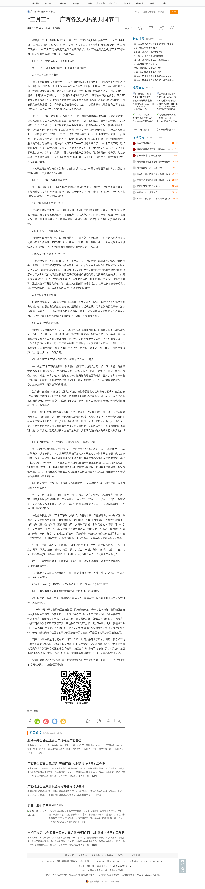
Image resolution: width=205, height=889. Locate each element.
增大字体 (161, 28)
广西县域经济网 (37, 11)
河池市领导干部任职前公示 (149, 168)
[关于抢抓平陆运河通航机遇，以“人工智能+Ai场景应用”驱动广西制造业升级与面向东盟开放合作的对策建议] (167, 99)
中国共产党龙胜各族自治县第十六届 (153, 180)
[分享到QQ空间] (63, 721)
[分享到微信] (37, 721)
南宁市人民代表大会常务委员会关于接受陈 (154, 44)
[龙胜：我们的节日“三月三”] (37, 817)
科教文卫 (53, 11)
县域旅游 (87, 3)
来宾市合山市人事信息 (147, 192)
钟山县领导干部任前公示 (145, 64)
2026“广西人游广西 (141, 129)
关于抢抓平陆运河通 (166, 109)
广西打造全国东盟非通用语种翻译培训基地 (55, 786)
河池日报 (56, 28)
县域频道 (126, 3)
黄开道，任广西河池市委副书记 (148, 52)
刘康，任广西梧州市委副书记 (147, 72)
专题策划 (152, 3)
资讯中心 (49, 3)
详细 (41, 753)
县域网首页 (35, 3)
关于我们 (82, 855)
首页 (182, 864)
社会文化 (113, 3)
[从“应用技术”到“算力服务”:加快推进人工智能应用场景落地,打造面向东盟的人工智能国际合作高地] (143, 99)
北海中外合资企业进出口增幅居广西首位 (54, 740)
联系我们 (122, 855)
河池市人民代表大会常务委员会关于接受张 (154, 80)
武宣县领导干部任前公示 (148, 186)
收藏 (140, 28)
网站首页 (69, 855)
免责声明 (135, 855)
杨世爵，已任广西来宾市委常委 (148, 56)
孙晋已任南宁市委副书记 (145, 48)
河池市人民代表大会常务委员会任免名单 (153, 76)
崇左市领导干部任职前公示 (149, 155)
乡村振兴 (100, 3)
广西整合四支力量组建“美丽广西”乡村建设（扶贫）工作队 (66, 763)
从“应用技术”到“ (140, 109)
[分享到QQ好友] (55, 721)
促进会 (164, 3)
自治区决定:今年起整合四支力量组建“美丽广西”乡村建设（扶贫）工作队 (76, 832)
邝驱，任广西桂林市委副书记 (147, 68)
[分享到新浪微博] (46, 721)
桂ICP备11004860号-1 (120, 866)
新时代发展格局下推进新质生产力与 (153, 149)
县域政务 (62, 3)
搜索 (182, 871)
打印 (151, 28)
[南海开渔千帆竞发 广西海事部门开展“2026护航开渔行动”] (167, 120)
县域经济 (75, 3)
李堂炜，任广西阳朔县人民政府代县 (153, 174)
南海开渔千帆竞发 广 (166, 129)
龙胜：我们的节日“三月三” (45, 805)
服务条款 (96, 855)
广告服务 (109, 855)
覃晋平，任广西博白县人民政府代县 (153, 198)
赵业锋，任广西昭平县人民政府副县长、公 (154, 60)
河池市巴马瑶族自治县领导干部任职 (153, 161)
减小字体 (172, 28)
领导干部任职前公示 (146, 143)
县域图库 (139, 3)
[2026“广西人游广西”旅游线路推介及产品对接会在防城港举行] (143, 120)
